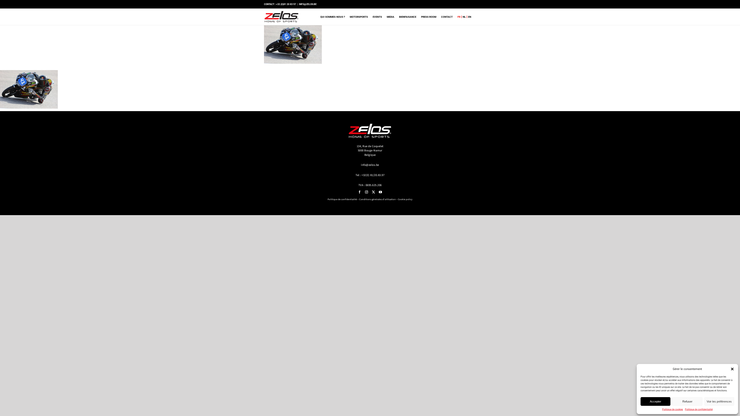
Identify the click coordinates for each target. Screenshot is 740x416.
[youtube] (380, 192)
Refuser (687, 401)
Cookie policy (405, 199)
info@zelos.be (370, 165)
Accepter (655, 401)
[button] (732, 369)
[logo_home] (370, 122)
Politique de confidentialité (699, 409)
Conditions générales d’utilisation (377, 199)
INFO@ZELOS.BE (308, 4)
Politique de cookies (672, 409)
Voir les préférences (719, 401)
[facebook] (359, 192)
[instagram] (366, 192)
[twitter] (373, 192)
